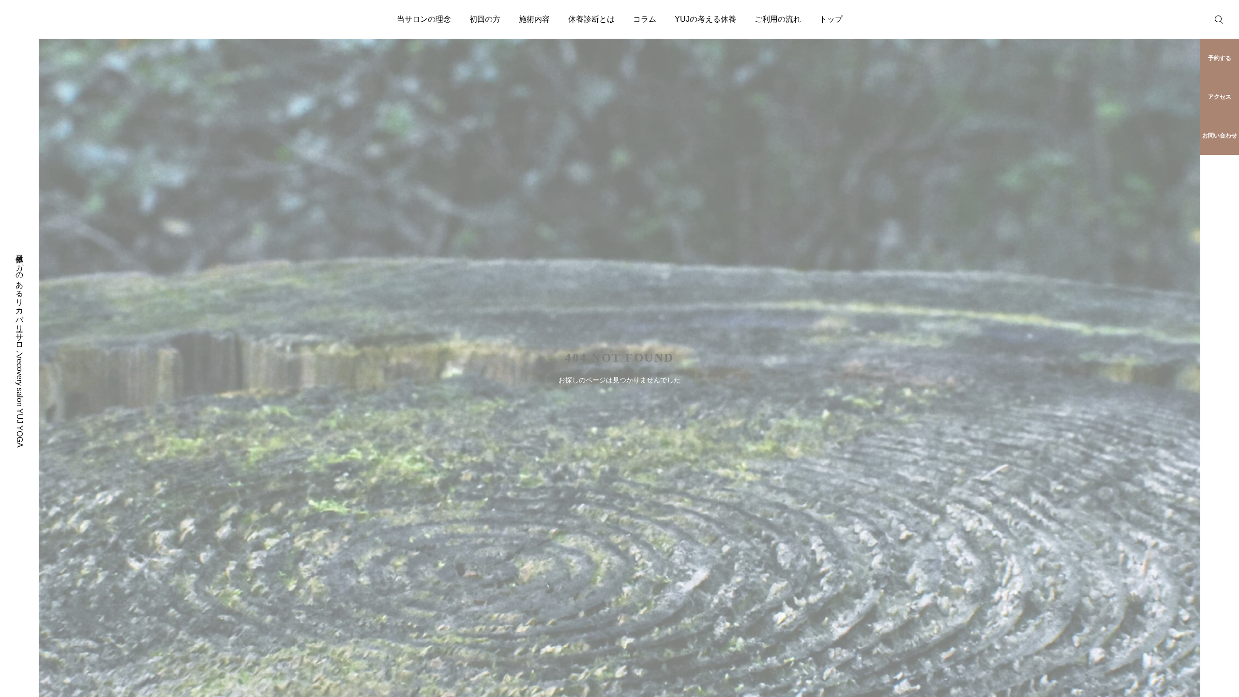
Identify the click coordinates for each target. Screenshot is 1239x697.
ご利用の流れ (778, 19)
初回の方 (484, 19)
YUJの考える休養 (705, 19)
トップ (831, 19)
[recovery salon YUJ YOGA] (44, 19)
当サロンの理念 (424, 19)
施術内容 (534, 19)
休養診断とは (591, 19)
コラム (644, 19)
